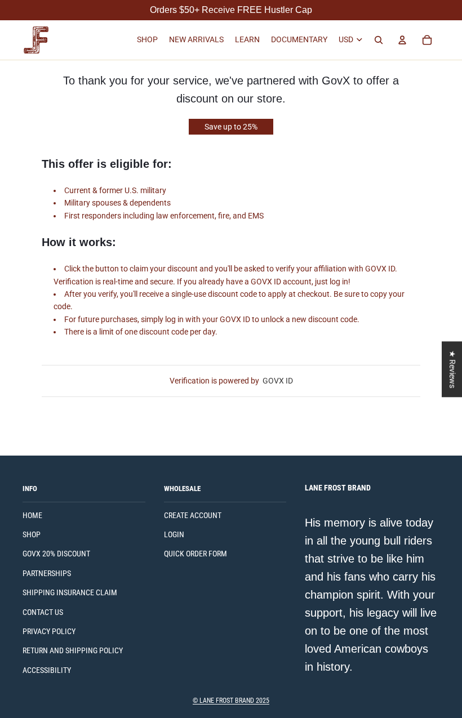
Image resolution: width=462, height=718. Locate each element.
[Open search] (378, 40)
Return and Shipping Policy (73, 650)
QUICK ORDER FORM (195, 553)
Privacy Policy (49, 631)
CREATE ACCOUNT (192, 515)
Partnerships (47, 573)
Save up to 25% (231, 126)
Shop (32, 534)
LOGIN (174, 534)
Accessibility (47, 670)
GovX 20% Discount (56, 553)
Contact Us (43, 612)
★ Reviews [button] (452, 369)
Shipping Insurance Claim (70, 592)
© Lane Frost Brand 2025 (231, 700)
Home (32, 515)
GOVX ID (278, 380)
